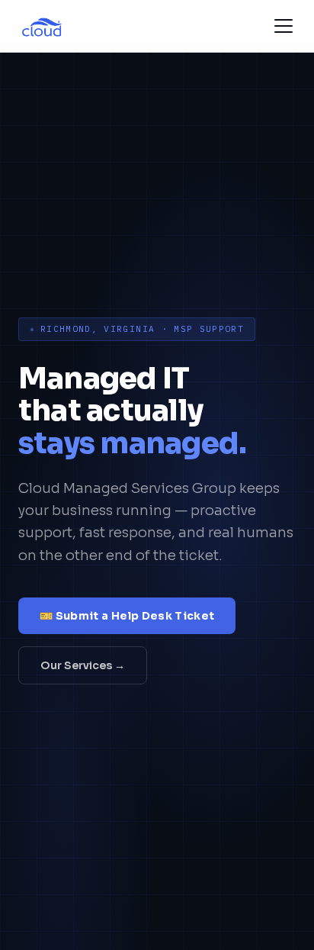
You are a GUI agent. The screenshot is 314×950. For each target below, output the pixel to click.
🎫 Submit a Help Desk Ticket (127, 616)
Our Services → (82, 665)
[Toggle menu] (283, 26)
